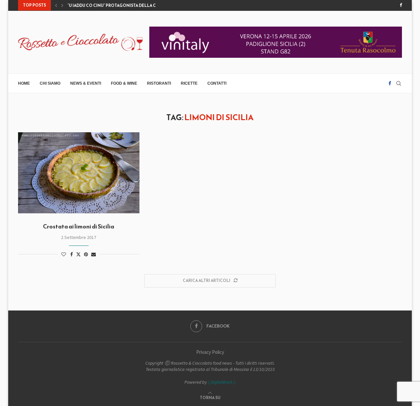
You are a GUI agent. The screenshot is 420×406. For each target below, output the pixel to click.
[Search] (398, 83)
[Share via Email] (93, 254)
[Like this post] (63, 254)
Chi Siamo (50, 83)
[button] (56, 5)
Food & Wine (124, 83)
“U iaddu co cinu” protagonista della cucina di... (122, 6)
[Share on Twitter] (78, 254)
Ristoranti (159, 83)
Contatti (216, 83)
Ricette (189, 83)
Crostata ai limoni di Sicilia (78, 226)
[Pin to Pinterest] (86, 254)
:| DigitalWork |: (222, 382)
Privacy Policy (210, 352)
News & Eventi (85, 83)
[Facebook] (401, 5)
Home (24, 83)
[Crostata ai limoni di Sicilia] (78, 172)
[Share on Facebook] (71, 254)
